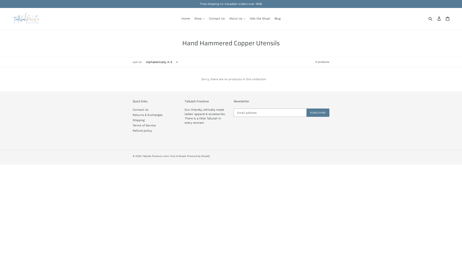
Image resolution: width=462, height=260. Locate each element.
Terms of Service (144, 125)
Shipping (139, 120)
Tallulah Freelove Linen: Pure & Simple (164, 156)
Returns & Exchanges (147, 115)
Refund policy (142, 130)
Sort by (137, 62)
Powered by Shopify (198, 156)
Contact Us (140, 109)
